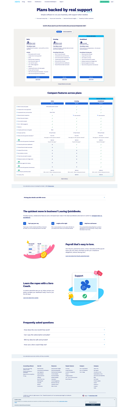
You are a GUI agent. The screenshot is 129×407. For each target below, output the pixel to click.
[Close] (114, 399)
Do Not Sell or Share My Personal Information (22, 405)
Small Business (38, 1)
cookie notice (61, 401)
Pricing (23, 1)
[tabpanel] (64, 60)
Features (29, 1)
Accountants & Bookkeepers (50, 1)
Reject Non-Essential (93, 402)
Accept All (93, 404)
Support (61, 1)
